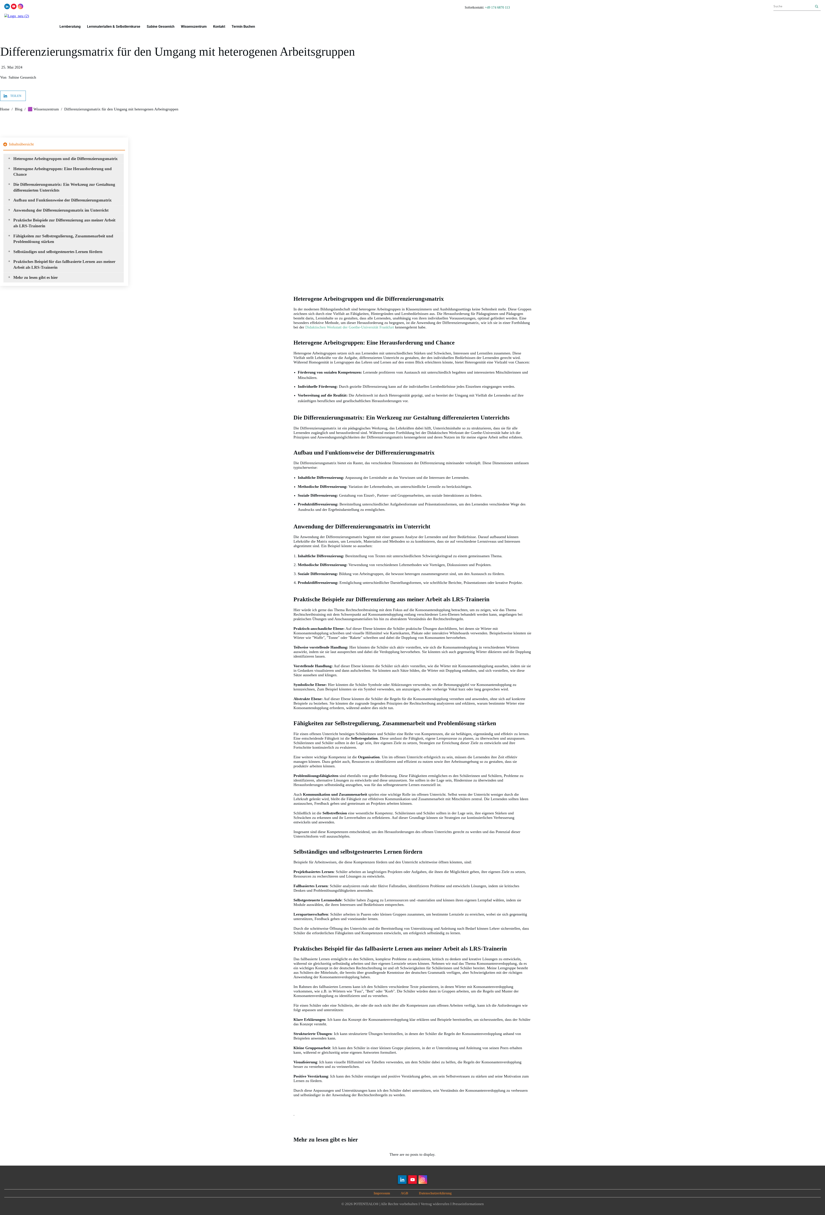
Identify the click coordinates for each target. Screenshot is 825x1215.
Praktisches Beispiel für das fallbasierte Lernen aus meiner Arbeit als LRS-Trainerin (64, 264)
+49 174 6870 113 (497, 7)
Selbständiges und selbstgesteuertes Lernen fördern (57, 251)
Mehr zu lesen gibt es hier (35, 277)
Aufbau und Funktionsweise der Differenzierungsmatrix (62, 200)
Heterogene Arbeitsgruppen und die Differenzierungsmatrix (65, 158)
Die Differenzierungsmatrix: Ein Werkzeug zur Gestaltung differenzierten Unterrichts (64, 187)
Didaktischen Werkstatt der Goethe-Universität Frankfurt (350, 327)
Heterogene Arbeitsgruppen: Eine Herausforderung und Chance (62, 171)
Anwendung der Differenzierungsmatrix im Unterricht (60, 210)
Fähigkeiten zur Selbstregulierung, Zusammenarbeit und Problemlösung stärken (63, 239)
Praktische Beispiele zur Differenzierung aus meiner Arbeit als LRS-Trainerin (64, 223)
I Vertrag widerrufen (434, 1204)
